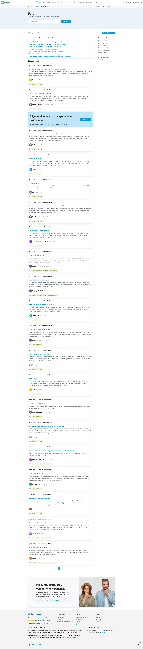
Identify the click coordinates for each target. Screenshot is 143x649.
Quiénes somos (60, 617)
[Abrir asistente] (138, 644)
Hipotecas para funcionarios (105, 55)
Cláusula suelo (36, 538)
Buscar (66, 21)
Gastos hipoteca (102, 60)
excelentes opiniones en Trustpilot (43, 623)
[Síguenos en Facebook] (29, 644)
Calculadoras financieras (82, 617)
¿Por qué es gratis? (111, 6)
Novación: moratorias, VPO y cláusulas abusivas (43, 49)
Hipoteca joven (102, 52)
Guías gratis (79, 619)
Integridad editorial (101, 6)
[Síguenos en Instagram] (36, 644)
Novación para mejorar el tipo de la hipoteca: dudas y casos (46, 51)
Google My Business (44, 620)
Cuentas (46, 2)
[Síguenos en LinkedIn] (43, 644)
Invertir (88, 2)
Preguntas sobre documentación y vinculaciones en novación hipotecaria (50, 56)
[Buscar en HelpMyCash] (122, 2)
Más (95, 2)
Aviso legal (98, 617)
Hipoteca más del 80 (103, 50)
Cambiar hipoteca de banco (50, 270)
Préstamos (72, 2)
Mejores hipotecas (48, 464)
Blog (129, 2)
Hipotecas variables (103, 48)
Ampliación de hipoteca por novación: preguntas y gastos (45, 54)
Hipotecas (63, 2)
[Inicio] (7, 2)
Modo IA (40, 2)
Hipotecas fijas (102, 45)
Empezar (85, 119)
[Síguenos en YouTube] (40, 644)
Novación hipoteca (37, 84)
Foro (126, 2)
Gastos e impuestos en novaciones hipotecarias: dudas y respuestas (48, 44)
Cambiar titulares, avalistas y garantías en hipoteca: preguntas (46, 47)
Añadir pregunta (109, 33)
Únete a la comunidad (53, 600)
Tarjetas (80, 2)
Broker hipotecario (103, 43)
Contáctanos (60, 619)
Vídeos (78, 621)
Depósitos (55, 2)
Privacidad (98, 619)
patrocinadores (46, 640)
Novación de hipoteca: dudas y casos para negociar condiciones (47, 42)
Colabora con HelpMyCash (63, 621)
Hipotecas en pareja (103, 57)
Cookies (98, 621)
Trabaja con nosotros (62, 623)
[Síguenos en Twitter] (33, 644)
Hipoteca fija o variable (38, 562)
